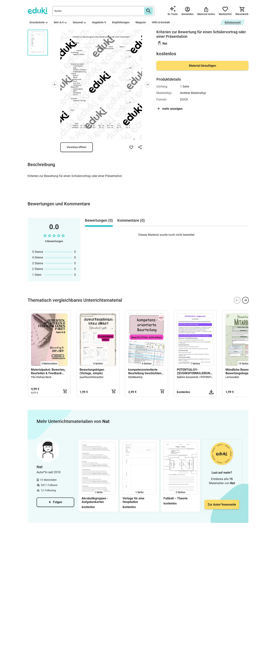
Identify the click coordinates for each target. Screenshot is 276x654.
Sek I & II (59, 22)
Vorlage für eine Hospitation (133, 500)
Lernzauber (232, 377)
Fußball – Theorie (176, 498)
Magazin (141, 22)
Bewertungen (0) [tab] (99, 220)
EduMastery (135, 377)
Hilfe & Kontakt (161, 22)
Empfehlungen (121, 22)
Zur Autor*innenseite (222, 504)
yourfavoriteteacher (91, 377)
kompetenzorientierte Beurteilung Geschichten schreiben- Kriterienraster (145, 371)
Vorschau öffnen (76, 147)
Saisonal (78, 22)
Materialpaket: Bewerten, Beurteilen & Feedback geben (48, 371)
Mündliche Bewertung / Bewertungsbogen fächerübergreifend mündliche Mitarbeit (241, 371)
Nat (164, 43)
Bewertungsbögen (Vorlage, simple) (92, 371)
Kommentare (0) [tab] (131, 220)
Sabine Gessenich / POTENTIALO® (198, 377)
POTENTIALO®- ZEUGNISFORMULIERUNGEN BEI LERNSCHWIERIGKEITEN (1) (195, 371)
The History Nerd (41, 377)
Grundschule (37, 22)
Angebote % (99, 22)
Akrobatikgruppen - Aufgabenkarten (95, 500)
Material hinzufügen (202, 65)
